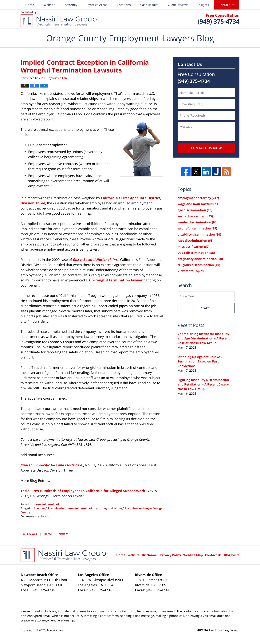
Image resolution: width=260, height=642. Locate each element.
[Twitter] (196, 171)
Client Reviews (178, 5)
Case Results (149, 5)
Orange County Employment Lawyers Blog (59, 19)
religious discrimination (199, 265)
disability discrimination (199, 234)
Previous (29, 533)
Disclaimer (150, 555)
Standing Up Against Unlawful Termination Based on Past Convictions (200, 361)
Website (49, 5)
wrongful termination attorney (87, 508)
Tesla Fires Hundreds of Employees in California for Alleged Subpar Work (83, 490)
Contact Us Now (206, 148)
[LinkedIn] (206, 171)
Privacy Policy (170, 555)
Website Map (193, 555)
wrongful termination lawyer (118, 280)
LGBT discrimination (196, 253)
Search (206, 308)
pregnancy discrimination (200, 259)
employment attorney (198, 198)
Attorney (71, 5)
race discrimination (195, 240)
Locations (124, 5)
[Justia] (216, 171)
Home (29, 5)
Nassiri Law (55, 630)
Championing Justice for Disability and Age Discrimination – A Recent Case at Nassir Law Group (204, 338)
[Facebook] (186, 171)
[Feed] (226, 171)
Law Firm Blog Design (218, 630)
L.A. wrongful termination (48, 508)
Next (63, 533)
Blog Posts (231, 555)
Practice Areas (97, 5)
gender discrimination (197, 222)
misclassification (193, 247)
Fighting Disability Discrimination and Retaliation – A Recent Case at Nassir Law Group (204, 384)
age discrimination (195, 210)
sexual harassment (195, 216)
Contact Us (226, 5)
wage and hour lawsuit (199, 204)
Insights (203, 5)
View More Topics (191, 271)
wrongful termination (48, 504)
